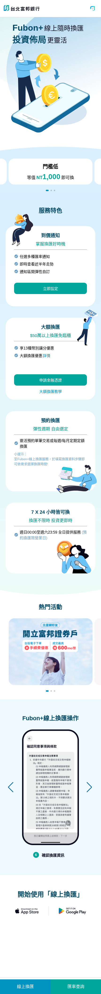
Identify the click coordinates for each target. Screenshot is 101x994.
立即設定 (50, 289)
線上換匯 (25, 986)
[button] (47, 190)
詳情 (46, 356)
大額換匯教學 (50, 392)
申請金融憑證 (50, 380)
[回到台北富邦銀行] (21, 10)
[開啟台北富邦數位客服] (92, 8)
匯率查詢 (75, 986)
